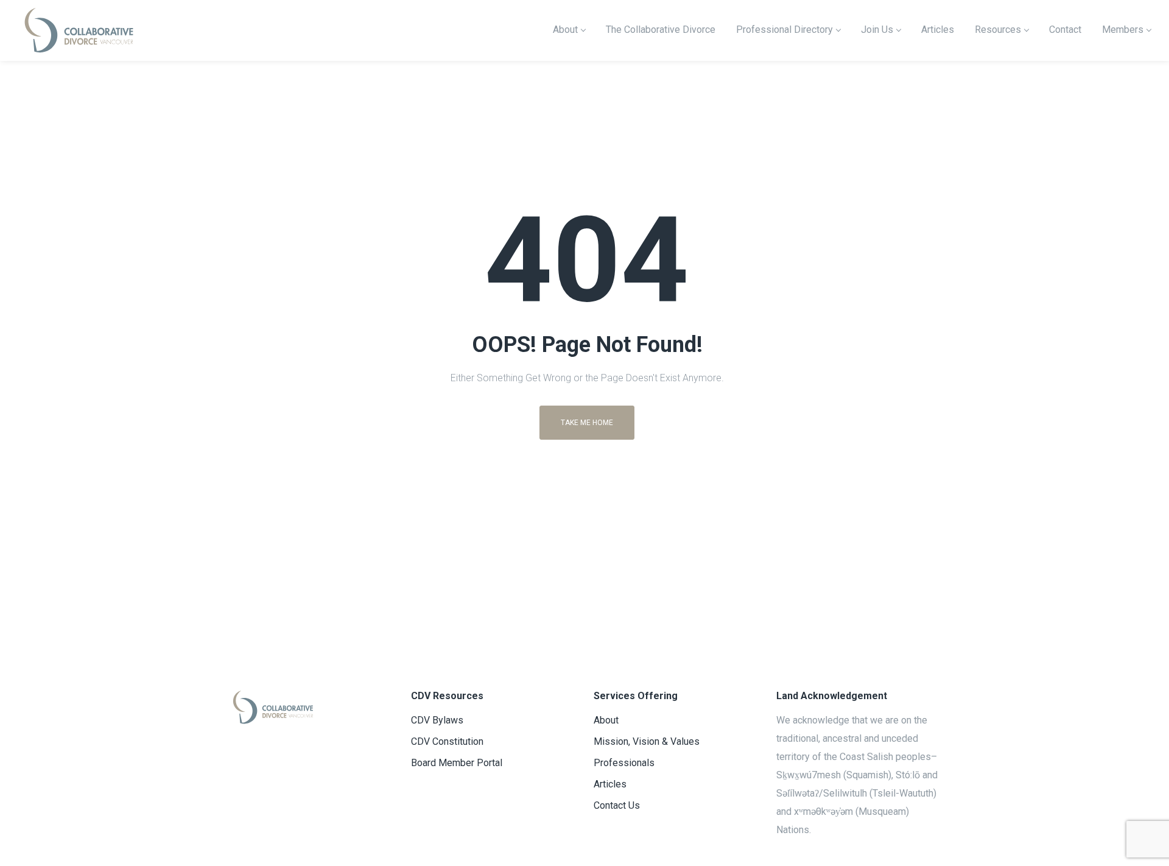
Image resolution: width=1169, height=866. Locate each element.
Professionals (624, 763)
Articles (610, 784)
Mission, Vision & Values (647, 741)
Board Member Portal (456, 763)
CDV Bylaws (437, 720)
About (606, 720)
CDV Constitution (447, 741)
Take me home (587, 422)
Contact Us (617, 805)
